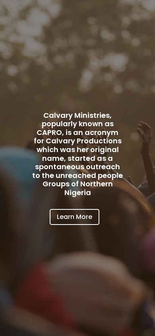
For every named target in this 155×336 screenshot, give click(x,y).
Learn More (74, 216)
